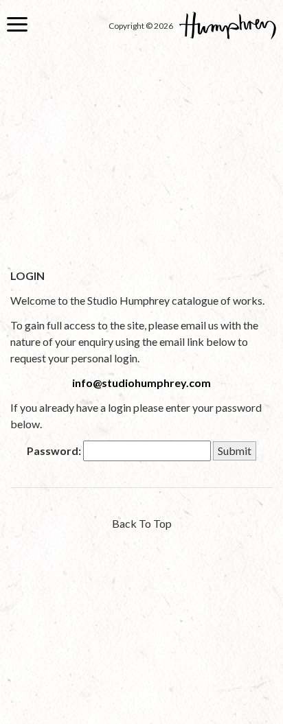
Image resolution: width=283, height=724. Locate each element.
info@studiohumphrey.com (141, 382)
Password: (54, 450)
